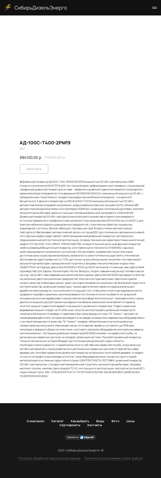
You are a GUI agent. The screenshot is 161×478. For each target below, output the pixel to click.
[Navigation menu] (154, 8)
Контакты (94, 425)
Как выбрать (80, 421)
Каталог (57, 421)
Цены (130, 421)
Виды (100, 421)
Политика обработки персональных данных (49, 458)
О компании (35, 421)
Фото (115, 421)
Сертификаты (69, 425)
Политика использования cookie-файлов (113, 458)
